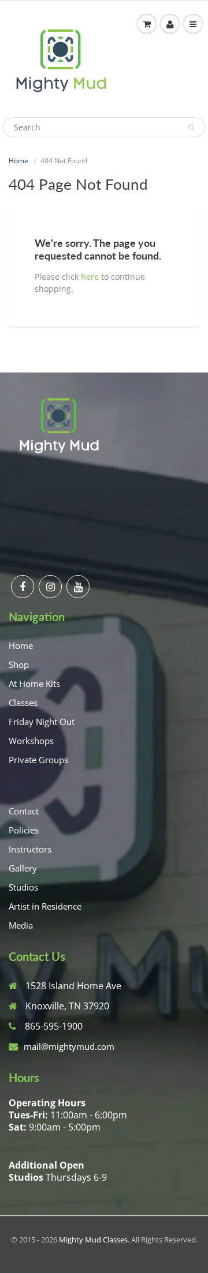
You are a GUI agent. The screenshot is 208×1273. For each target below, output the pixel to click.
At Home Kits (34, 683)
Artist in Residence (45, 906)
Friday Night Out (42, 721)
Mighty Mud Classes (93, 1239)
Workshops (31, 740)
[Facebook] (22, 586)
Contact (24, 811)
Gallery (23, 868)
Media (21, 925)
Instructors (30, 849)
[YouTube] (78, 586)
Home (18, 161)
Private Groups (38, 759)
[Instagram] (50, 586)
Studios (23, 887)
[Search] (191, 127)
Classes (23, 702)
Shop (19, 664)
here (90, 276)
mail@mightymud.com (69, 1046)
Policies (24, 830)
